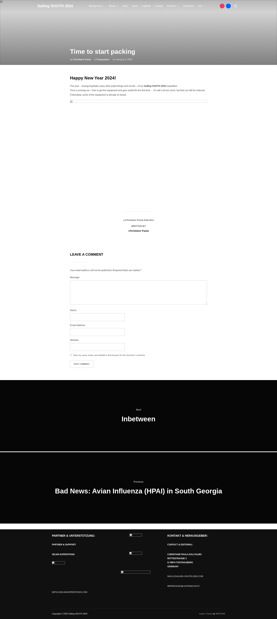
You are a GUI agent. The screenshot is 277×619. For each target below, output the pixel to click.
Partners (171, 6)
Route (112, 6)
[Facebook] (228, 6)
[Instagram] (222, 6)
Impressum (174, 586)
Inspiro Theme (205, 614)
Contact (159, 6)
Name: (73, 310)
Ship (125, 6)
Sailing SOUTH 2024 (55, 6)
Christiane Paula (82, 59)
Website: (74, 340)
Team (134, 6)
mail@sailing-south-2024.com (185, 576)
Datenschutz (191, 586)
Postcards (188, 6)
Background (95, 6)
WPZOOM (220, 614)
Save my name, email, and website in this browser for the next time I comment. (109, 355)
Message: (75, 277)
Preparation (103, 59)
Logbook (146, 6)
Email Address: (77, 325)
